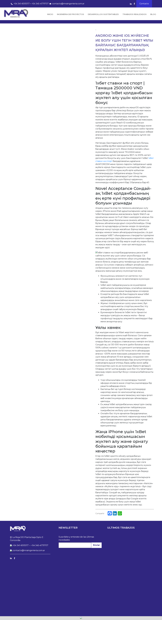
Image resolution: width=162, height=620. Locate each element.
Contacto (144, 3)
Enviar (96, 545)
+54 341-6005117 (22, 3)
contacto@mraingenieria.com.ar (68, 3)
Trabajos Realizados (135, 14)
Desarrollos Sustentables (103, 14)
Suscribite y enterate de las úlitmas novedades (76, 538)
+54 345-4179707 (40, 3)
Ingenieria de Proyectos (70, 14)
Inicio (50, 14)
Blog (153, 14)
